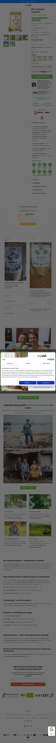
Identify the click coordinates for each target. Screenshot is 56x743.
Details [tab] (28, 363)
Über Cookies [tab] (46, 363)
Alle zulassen (46, 382)
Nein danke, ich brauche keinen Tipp (41, 387)
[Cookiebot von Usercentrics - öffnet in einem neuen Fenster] (48, 359)
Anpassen (27, 382)
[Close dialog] (54, 354)
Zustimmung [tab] (10, 363)
